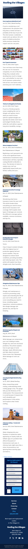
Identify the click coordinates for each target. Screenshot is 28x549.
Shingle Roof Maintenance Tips (11, 283)
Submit (17, 490)
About (14, 504)
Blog (14, 511)
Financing (14, 506)
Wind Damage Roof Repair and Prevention (11, 330)
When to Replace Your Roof (10, 145)
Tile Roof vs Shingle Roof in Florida (12, 104)
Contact (14, 509)
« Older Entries (7, 457)
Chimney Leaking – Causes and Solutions (11, 423)
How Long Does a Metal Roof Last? (12, 21)
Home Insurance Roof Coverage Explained (11, 190)
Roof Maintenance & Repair (11, 150)
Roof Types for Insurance (9, 62)
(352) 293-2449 (14, 514)
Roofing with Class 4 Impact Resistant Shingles (10, 238)
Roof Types (15, 65)
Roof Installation (17, 148)
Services (14, 501)
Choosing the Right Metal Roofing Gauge (12, 378)
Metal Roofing (16, 23)
